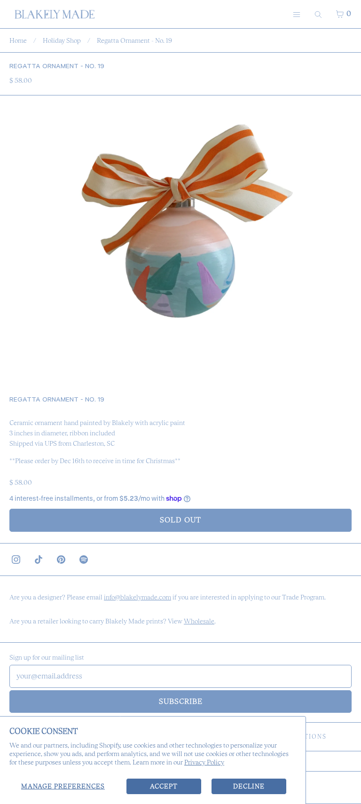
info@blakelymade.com (137, 597)
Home (18, 40)
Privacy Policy (204, 762)
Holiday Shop (62, 40)
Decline (249, 786)
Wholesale (199, 621)
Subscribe (181, 701)
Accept (164, 786)
